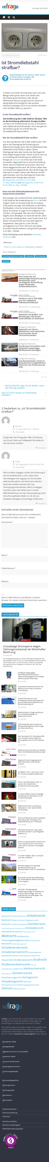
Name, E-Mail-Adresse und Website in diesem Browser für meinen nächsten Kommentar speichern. (24, 598)
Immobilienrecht (34, 928)
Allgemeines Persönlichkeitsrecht (14, 916)
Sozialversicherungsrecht (21, 956)
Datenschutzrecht (19, 920)
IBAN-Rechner (7, 1095)
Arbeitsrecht (36, 915)
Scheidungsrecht (34, 952)
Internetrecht (7, 931)
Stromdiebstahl (41, 256)
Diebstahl (17, 159)
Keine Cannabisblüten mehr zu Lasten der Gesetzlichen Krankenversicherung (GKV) (30, 784)
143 (46, 377)
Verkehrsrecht (22, 973)
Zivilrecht (7, 988)
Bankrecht (6, 919)
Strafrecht (6, 261)
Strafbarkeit (29, 256)
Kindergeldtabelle (8, 1047)
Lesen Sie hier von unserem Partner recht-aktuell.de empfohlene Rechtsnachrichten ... (23, 270)
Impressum (6, 1116)
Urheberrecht (18, 969)
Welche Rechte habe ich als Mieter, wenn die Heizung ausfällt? (23, 386)
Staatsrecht (35, 956)
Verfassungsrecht (6, 973)
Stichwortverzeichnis (9, 1109)
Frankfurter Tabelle (8, 1056)
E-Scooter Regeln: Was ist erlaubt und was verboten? (30, 856)
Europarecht (23, 924)
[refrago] (3, 17)
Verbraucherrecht (34, 968)
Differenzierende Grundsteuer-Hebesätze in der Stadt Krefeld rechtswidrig (30, 808)
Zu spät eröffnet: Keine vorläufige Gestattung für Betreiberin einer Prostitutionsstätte (30, 796)
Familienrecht (36, 924)
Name (4, 555)
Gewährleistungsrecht (7, 928)
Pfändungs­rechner (8, 1085)
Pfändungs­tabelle (8, 1090)
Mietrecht (8, 936)
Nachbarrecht (23, 936)
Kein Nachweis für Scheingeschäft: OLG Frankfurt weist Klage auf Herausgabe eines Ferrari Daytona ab (31, 739)
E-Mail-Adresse (8, 568)
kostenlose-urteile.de (9, 1121)
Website (4, 581)
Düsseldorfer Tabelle (9, 1042)
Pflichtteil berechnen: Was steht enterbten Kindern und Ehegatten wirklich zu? (31, 832)
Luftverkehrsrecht (29, 932)
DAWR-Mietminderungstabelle (12, 1129)
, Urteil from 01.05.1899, (23, 183)
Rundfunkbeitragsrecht (19, 944)
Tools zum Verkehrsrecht (10, 1061)
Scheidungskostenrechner (11, 1066)
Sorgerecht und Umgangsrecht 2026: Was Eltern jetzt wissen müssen (29, 762)
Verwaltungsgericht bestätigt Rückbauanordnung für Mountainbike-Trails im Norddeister (31, 868)
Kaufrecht (18, 931)
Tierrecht (33, 965)
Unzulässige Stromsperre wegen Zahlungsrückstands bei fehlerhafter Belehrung (24, 649)
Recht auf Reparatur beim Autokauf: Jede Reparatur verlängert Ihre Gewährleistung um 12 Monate (32, 820)
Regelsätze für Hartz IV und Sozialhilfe (15, 1052)
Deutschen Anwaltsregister (25, 1034)
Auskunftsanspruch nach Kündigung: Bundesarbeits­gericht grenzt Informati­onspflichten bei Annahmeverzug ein (31, 701)
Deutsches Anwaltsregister (11, 1125)
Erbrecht (5, 924)
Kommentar (7, 522)
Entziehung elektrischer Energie (13, 256)
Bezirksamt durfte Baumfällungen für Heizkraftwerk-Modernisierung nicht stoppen (31, 879)
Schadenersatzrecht (14, 947)
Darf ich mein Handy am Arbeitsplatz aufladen (23, 247)
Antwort (42, 448)
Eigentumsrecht (32, 920)
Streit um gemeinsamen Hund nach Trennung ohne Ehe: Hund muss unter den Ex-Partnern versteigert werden (31, 844)
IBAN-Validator (7, 1100)
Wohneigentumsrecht (9, 985)
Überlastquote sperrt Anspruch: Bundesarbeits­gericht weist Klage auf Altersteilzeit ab (31, 726)
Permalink (20, 432)
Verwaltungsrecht (12, 981)
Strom (36, 200)
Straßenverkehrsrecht (15, 964)
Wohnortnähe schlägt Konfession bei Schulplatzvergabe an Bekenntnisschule (30, 714)
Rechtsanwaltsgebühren (10, 1080)
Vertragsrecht (30, 977)
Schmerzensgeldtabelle (10, 1071)
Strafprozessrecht (23, 959)
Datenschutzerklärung (9, 1113)
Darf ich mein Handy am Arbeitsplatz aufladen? (23, 393)
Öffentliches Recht (19, 989)
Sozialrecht (6, 955)
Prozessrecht (35, 940)
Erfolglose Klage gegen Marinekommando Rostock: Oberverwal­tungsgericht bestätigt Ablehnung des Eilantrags (31, 675)
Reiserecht (6, 943)
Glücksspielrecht (20, 928)
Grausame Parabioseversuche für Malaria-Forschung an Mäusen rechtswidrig (31, 688)
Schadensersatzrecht (14, 952)
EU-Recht (14, 924)
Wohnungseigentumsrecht (28, 985)
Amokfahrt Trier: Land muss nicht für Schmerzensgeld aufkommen (31, 773)
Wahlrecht (27, 981)
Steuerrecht (7, 959)
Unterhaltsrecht (6, 969)
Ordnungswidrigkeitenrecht (15, 940)
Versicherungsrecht (11, 977)
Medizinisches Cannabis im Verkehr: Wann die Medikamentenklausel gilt (32, 751)
